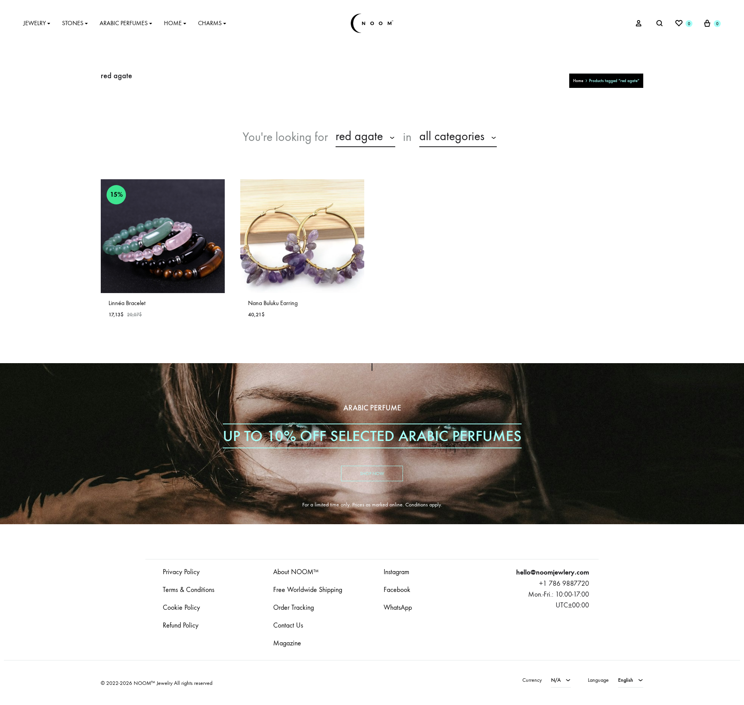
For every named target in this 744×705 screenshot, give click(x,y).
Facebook (397, 590)
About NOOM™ (296, 572)
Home (578, 80)
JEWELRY (34, 23)
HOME (173, 23)
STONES (72, 23)
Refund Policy (180, 625)
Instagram (396, 572)
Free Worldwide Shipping (307, 590)
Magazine (287, 643)
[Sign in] (638, 23)
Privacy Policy (181, 572)
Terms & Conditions (188, 590)
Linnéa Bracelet (126, 303)
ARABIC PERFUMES (124, 23)
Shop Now (372, 473)
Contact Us (288, 625)
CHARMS (210, 23)
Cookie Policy (181, 608)
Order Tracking (293, 608)
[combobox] (365, 137)
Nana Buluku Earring (273, 303)
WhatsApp (398, 608)
